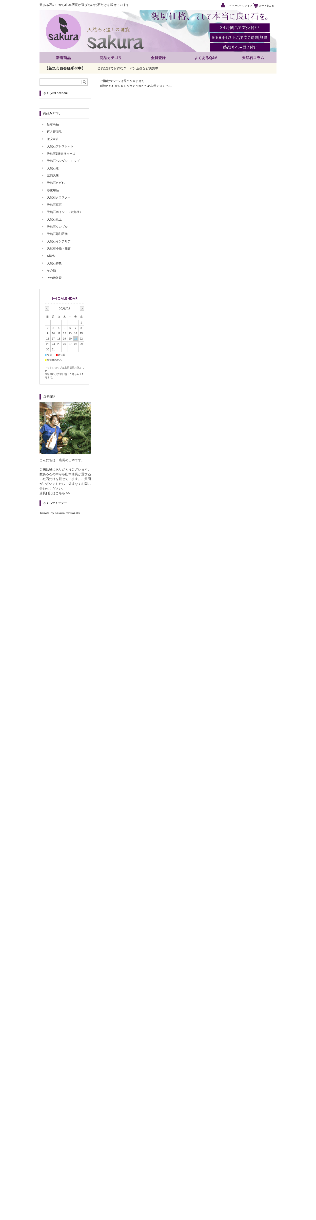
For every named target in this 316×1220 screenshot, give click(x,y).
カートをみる (266, 5)
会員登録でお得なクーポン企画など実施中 (128, 68)
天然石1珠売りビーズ (61, 153)
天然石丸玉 (54, 219)
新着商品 (63, 58)
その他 (51, 270)
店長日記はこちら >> (55, 493)
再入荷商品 (54, 131)
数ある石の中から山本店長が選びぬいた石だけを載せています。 (86, 5)
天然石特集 (54, 263)
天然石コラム (253, 58)
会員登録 (158, 58)
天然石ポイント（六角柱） (64, 212)
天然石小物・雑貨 (59, 248)
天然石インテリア (59, 241)
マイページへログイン (239, 5)
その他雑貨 (54, 278)
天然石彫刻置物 (57, 234)
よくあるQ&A (205, 58)
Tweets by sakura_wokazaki (60, 513)
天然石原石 (54, 205)
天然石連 (53, 168)
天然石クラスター (59, 197)
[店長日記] (65, 453)
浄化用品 (53, 190)
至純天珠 (53, 175)
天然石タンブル (57, 227)
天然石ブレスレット (60, 146)
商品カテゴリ (111, 58)
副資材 (51, 256)
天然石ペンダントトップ (63, 161)
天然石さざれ (56, 183)
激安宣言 (53, 139)
